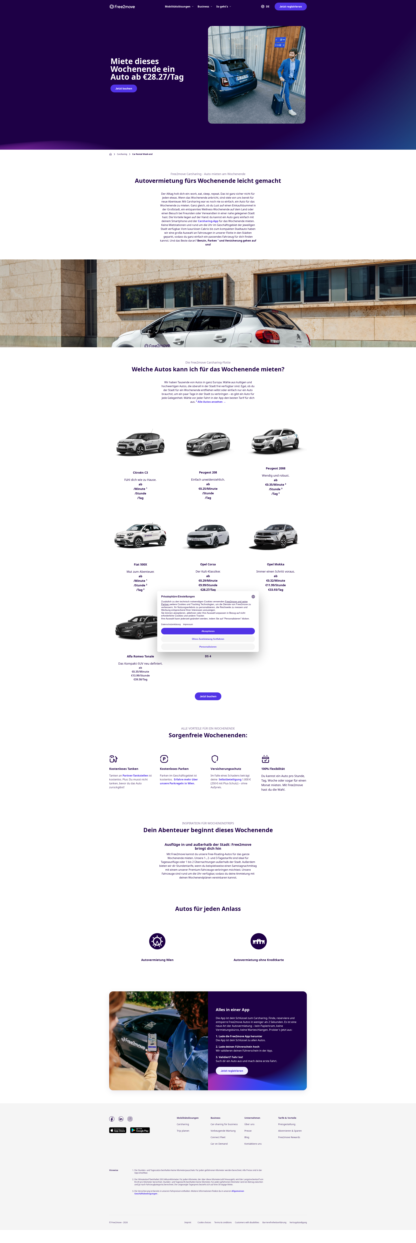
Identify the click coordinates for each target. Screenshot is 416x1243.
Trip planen (183, 1130)
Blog (246, 1137)
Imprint (187, 1222)
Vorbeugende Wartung (223, 1130)
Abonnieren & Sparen (290, 1130)
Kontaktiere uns (253, 1143)
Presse (248, 1130)
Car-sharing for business (224, 1124)
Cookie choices (204, 1222)
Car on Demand (219, 1143)
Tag (263, 780)
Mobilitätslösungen (177, 6)
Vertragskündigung (298, 1222)
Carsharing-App (208, 221)
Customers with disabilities (247, 1222)
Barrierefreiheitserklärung (274, 1222)
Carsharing (183, 1124)
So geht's (222, 6)
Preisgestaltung (286, 1124)
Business (203, 6)
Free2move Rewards (289, 1137)
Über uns (249, 1124)
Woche (272, 780)
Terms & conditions (223, 1222)
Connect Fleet (218, 1137)
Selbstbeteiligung (230, 779)
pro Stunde (296, 776)
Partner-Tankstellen (135, 775)
